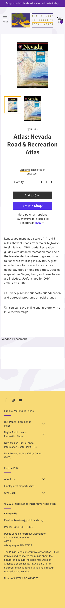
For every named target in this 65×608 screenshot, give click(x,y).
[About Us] (43, 479)
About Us (9, 479)
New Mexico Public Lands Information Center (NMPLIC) (20, 444)
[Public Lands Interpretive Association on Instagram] (13, 400)
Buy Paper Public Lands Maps (17, 423)
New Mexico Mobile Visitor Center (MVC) (23, 455)
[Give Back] (43, 492)
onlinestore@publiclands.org (27, 520)
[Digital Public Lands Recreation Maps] (43, 434)
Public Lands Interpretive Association (35, 503)
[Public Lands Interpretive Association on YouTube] (20, 400)
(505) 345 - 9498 (23, 526)
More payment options (32, 214)
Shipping (25, 169)
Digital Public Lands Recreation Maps (15, 434)
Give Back (10, 492)
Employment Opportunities (19, 485)
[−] (41, 182)
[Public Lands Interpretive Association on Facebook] (6, 400)
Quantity (18, 182)
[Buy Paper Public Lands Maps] (43, 423)
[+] (51, 182)
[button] (60, 20)
